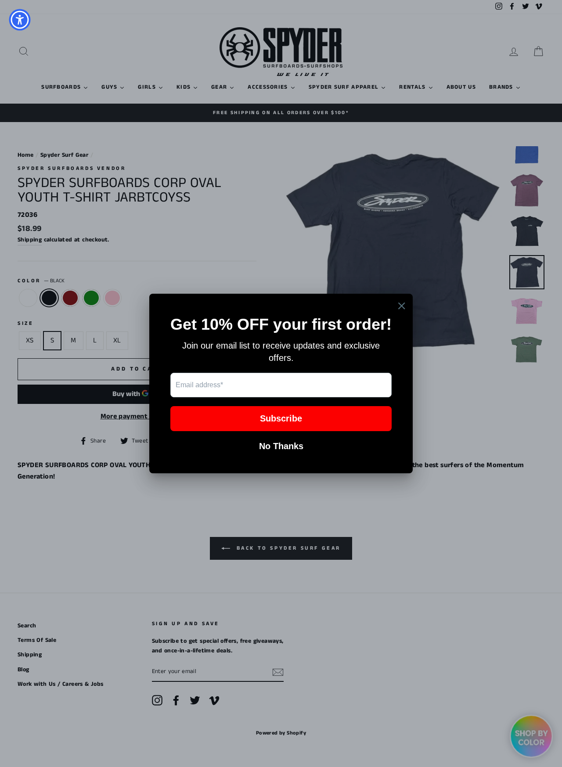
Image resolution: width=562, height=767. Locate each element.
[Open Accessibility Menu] (20, 20)
